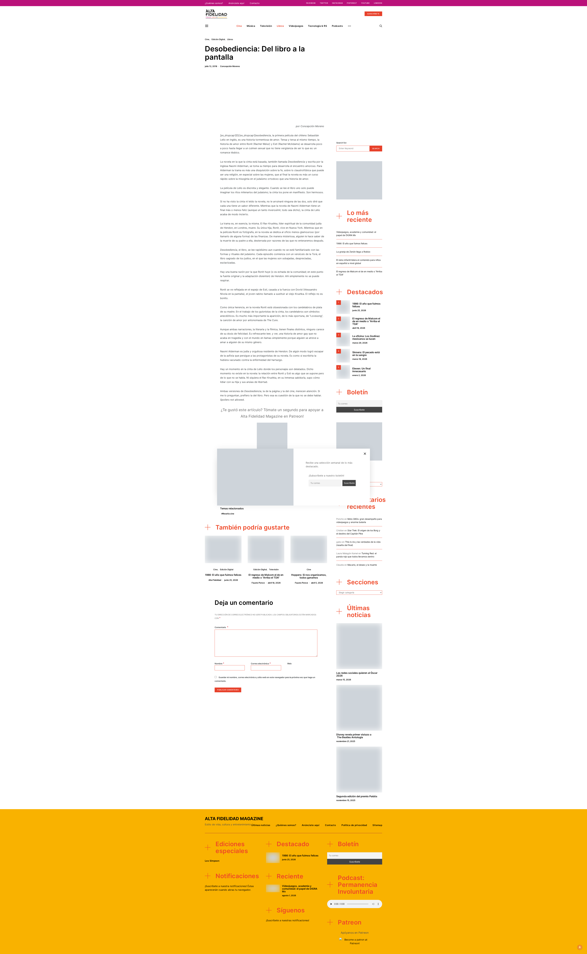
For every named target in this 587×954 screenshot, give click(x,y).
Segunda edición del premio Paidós (356, 796)
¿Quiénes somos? (214, 3)
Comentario (220, 627)
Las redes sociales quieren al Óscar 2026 (356, 674)
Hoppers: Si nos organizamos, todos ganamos (309, 576)
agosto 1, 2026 (289, 895)
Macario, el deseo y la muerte (362, 564)
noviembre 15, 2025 (345, 800)
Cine (239, 25)
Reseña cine (228, 513)
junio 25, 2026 (231, 580)
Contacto (254, 3)
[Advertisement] (272, 97)
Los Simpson (212, 860)
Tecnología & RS (317, 25)
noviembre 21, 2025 (345, 741)
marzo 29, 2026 (359, 343)
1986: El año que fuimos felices (223, 574)
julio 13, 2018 (211, 66)
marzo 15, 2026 (343, 679)
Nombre (219, 663)
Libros (280, 25)
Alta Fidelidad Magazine (234, 818)
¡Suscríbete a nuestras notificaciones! (287, 920)
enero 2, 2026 (359, 375)
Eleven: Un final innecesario (361, 370)
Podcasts (337, 25)
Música (251, 25)
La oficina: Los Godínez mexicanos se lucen (366, 337)
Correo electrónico (261, 663)
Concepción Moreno (230, 66)
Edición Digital (218, 39)
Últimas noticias (260, 825)
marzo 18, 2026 (359, 359)
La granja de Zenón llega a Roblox (353, 251)
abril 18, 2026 (274, 583)
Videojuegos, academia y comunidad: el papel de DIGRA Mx (299, 888)
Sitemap (377, 825)
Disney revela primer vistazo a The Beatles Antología (353, 736)
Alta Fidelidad (215, 580)
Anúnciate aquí (236, 3)
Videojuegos (296, 25)
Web (289, 663)
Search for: (341, 142)
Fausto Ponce (258, 583)
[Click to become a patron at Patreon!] (272, 437)
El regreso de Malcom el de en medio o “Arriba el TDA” (266, 576)
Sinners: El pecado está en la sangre (366, 354)
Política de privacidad (354, 825)
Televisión (266, 25)
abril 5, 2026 (317, 583)
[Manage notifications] (579, 947)
